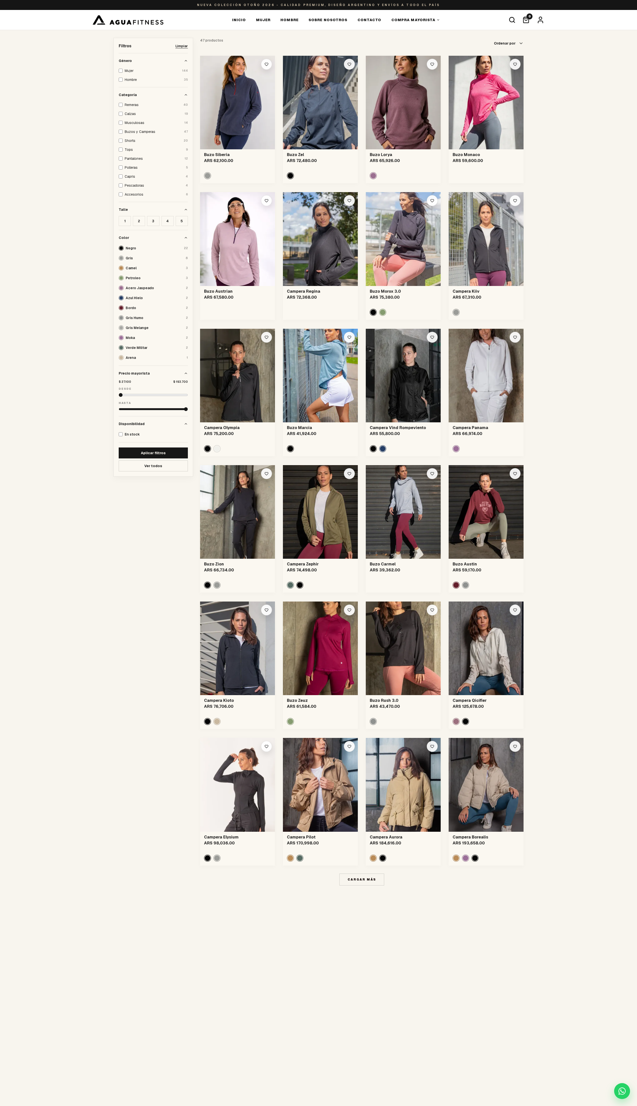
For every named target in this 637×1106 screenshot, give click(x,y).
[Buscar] (512, 19)
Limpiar (181, 46)
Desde (125, 388)
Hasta (125, 403)
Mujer (263, 20)
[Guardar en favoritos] (266, 64)
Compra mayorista (413, 20)
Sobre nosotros (328, 20)
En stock (132, 434)
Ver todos (153, 466)
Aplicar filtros (153, 453)
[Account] (540, 20)
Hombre (289, 20)
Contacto (369, 20)
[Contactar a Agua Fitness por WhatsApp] (622, 1091)
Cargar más (362, 880)
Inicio (239, 20)
